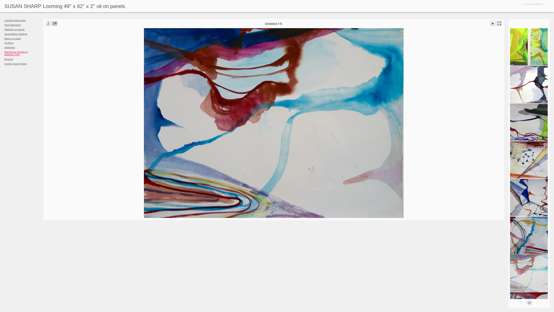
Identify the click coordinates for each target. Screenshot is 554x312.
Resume (8, 59)
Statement (9, 47)
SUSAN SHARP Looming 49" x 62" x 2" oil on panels (64, 6)
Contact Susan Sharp (15, 63)
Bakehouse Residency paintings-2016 (16, 53)
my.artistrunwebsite (531, 4)
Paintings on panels (14, 29)
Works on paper (12, 38)
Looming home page (15, 20)
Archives (9, 43)
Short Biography (12, 25)
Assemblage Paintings (15, 34)
